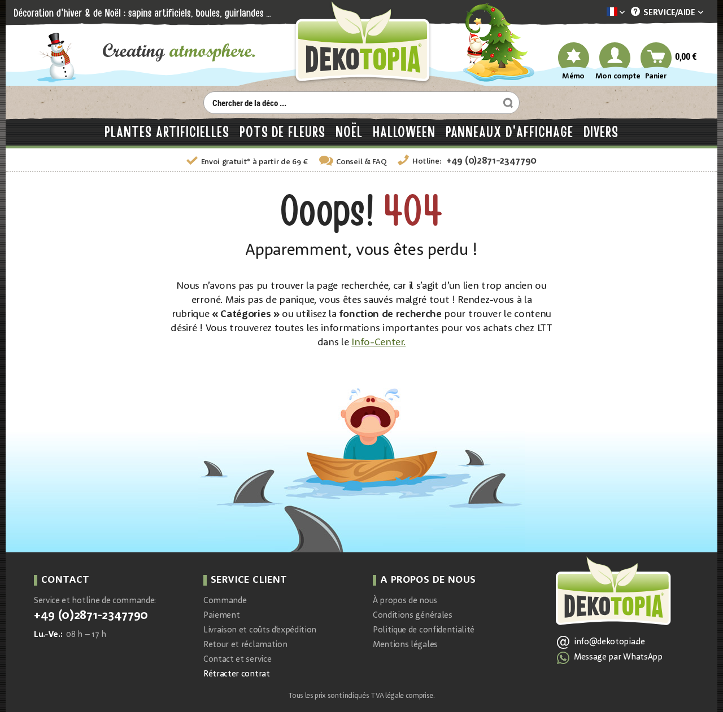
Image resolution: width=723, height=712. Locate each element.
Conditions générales (412, 616)
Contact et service (237, 660)
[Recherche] (506, 102)
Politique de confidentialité (423, 630)
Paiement (221, 616)
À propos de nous (405, 601)
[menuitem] (598, 13)
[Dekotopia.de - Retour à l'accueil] (361, 43)
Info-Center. (378, 342)
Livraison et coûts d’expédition (259, 630)
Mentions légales (405, 645)
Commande (224, 601)
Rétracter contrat (236, 674)
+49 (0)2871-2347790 (491, 161)
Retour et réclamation (245, 645)
